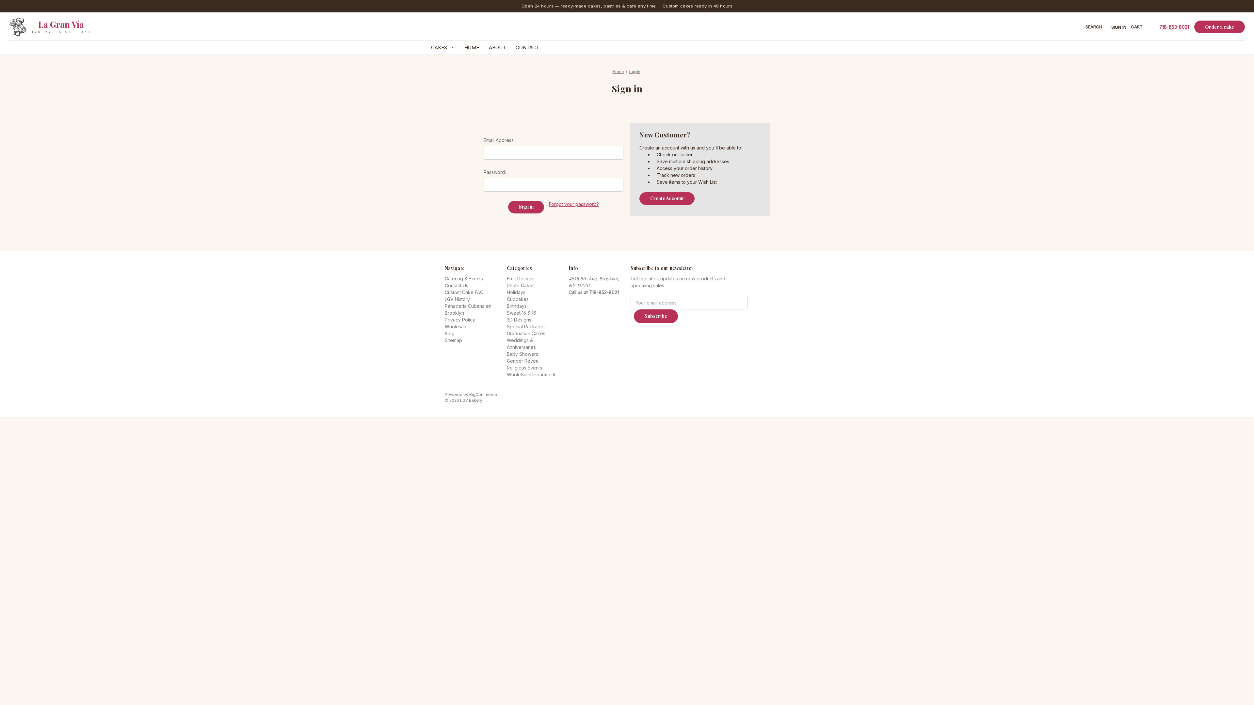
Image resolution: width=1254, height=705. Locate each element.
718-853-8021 (1174, 27)
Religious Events (524, 367)
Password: (495, 172)
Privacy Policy (460, 319)
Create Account (667, 198)
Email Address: (499, 140)
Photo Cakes (521, 285)
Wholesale (456, 326)
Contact (527, 47)
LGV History (457, 299)
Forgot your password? (574, 204)
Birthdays (517, 306)
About (497, 47)
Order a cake (1219, 27)
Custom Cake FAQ (464, 292)
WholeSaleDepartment (531, 374)
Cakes (439, 47)
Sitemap (453, 340)
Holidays (516, 292)
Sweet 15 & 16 (521, 313)
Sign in (1118, 27)
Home (471, 47)
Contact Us (456, 285)
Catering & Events (464, 278)
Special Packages (526, 326)
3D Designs (519, 319)
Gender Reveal (523, 361)
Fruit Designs (521, 278)
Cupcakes (518, 299)
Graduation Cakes (526, 333)
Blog (450, 333)
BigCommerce (483, 394)
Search (1093, 26)
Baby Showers (522, 354)
